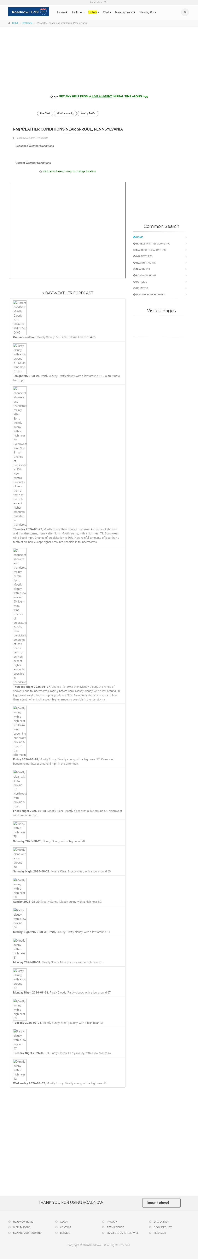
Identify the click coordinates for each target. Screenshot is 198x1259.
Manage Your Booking (150, 294)
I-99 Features (144, 256)
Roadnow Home (146, 275)
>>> (100, 96)
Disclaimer (160, 1221)
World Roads (22, 1227)
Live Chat (45, 113)
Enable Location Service (122, 1232)
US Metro (142, 288)
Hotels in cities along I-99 (153, 243)
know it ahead (158, 1203)
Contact (65, 1227)
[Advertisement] (99, 58)
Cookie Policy (162, 1227)
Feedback (159, 1232)
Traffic (77, 12)
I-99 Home (27, 23)
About (64, 1221)
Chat (106, 12)
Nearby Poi (147, 12)
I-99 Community (65, 113)
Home (61, 12)
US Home (141, 281)
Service (65, 1232)
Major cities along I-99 (151, 250)
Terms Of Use (115, 1227)
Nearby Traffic (124, 12)
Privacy (111, 1221)
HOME (15, 23)
